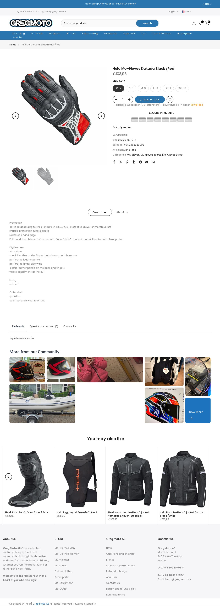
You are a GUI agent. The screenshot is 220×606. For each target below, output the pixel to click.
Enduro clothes (64, 571)
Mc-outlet (17, 37)
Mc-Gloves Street (172, 154)
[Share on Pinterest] (127, 162)
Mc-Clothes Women (67, 554)
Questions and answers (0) (44, 326)
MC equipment (184, 33)
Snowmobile (110, 33)
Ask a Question (122, 127)
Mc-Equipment (64, 583)
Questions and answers (120, 554)
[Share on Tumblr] (133, 162)
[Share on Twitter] (120, 162)
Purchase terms (115, 594)
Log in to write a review (21, 338)
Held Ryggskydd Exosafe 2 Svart (77, 512)
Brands (110, 559)
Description (99, 212)
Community (69, 326)
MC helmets (37, 33)
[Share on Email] (146, 162)
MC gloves (54, 33)
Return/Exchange (116, 571)
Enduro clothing (90, 33)
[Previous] (15, 115)
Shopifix (91, 603)
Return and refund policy (121, 589)
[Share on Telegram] (140, 162)
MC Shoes (61, 565)
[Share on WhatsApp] (153, 162)
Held (125, 135)
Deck (143, 33)
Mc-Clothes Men (65, 548)
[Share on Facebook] (114, 162)
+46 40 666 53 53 (29, 11)
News (109, 548)
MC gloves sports (151, 154)
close (14, 4)
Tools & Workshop (161, 33)
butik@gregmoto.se (55, 11)
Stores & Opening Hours (120, 565)
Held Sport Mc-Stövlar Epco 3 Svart (27, 512)
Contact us (113, 583)
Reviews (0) (18, 326)
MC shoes (71, 33)
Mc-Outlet (61, 589)
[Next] (101, 115)
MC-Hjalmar (62, 559)
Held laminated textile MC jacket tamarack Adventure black (128, 514)
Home (12, 45)
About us (122, 212)
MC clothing (19, 33)
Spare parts (129, 33)
